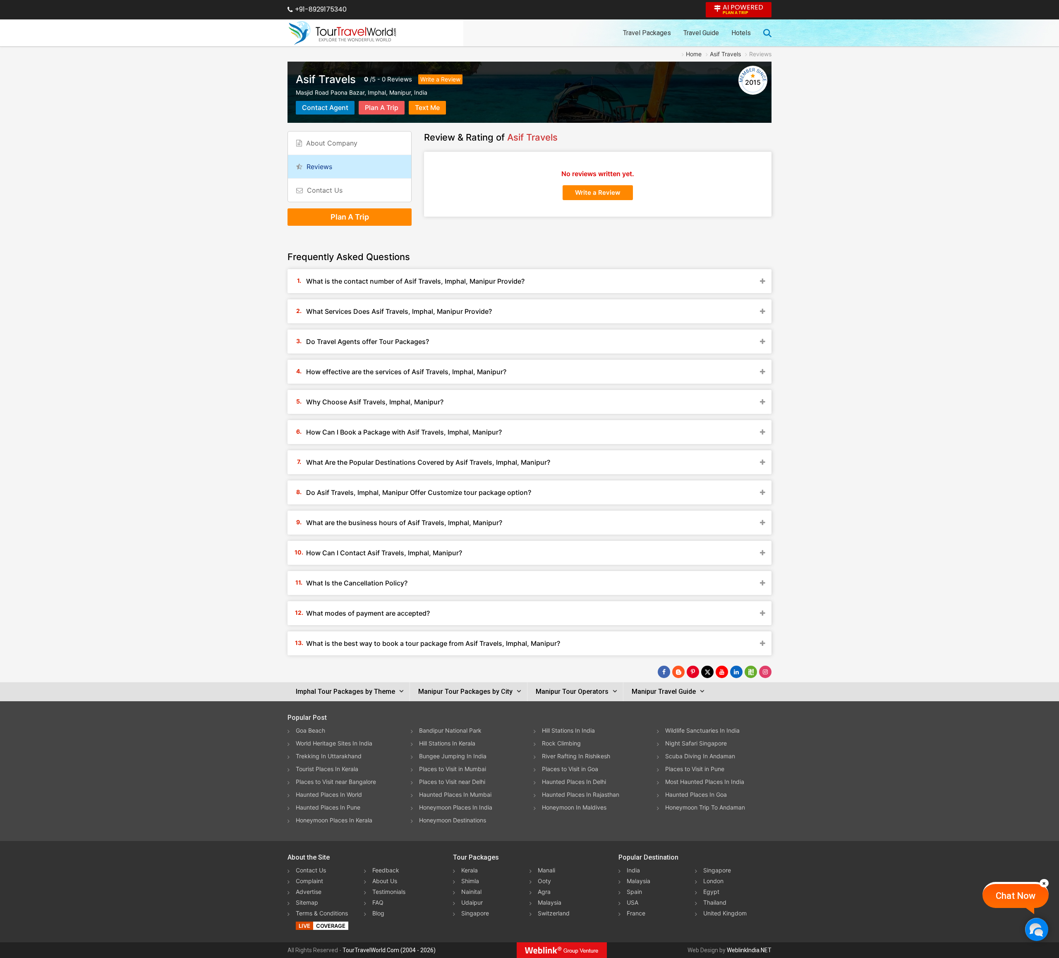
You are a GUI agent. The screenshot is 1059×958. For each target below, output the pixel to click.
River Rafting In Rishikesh (576, 756)
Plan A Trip (381, 107)
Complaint (309, 880)
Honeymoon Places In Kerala (334, 820)
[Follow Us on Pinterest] (693, 672)
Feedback (385, 870)
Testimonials (388, 891)
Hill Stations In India (568, 730)
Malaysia (549, 902)
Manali (546, 870)
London (713, 880)
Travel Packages (647, 33)
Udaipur (472, 902)
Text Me (427, 107)
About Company (331, 143)
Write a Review (440, 79)
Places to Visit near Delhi (452, 781)
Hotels (741, 33)
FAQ (377, 902)
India (633, 870)
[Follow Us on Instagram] (765, 672)
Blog (378, 913)
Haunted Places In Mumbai (455, 794)
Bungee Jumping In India (452, 756)
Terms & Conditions (322, 913)
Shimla (470, 880)
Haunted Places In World (329, 794)
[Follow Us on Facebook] (664, 672)
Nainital (471, 891)
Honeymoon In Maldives (574, 807)
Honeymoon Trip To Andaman (705, 807)
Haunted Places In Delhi (574, 781)
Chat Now (1015, 896)
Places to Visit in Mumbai (452, 768)
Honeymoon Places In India (455, 807)
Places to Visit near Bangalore (336, 781)
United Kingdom (725, 913)
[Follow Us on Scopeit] (751, 672)
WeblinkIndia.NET (749, 950)
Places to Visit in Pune (694, 768)
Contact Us (325, 190)
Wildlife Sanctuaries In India (702, 730)
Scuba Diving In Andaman (700, 756)
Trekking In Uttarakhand (329, 756)
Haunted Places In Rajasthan (580, 794)
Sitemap (307, 902)
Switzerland (554, 913)
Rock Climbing (561, 743)
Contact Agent (325, 107)
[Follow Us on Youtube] (722, 672)
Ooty (544, 880)
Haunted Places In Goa (696, 794)
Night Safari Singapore (696, 743)
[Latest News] (678, 672)
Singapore (475, 913)
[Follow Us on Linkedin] (736, 672)
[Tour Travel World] (342, 33)
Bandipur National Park (450, 730)
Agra (544, 891)
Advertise (308, 891)
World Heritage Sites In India (334, 743)
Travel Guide (701, 33)
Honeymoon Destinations (452, 820)
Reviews (399, 79)
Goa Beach (310, 730)
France (636, 913)
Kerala (469, 870)
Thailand (714, 902)
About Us (384, 880)
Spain (634, 891)
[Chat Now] (1036, 929)
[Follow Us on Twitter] (707, 672)
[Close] (1044, 883)
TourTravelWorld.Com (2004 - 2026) (389, 950)
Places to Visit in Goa (570, 768)
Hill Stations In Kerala (447, 743)
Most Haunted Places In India (704, 781)
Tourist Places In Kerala (327, 768)
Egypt (711, 891)
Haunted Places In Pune (328, 807)
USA (632, 902)
